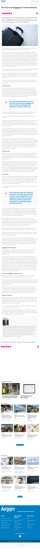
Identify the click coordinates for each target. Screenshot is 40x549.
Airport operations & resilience (6, 520)
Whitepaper (4, 466)
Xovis (26, 398)
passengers (4, 298)
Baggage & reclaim (13, 342)
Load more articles (20, 444)
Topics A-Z (11, 541)
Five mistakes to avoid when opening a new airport (20, 435)
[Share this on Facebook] (3, 13)
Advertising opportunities (18, 520)
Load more (20, 496)
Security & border (4, 522)
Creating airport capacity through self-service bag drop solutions (10, 396)
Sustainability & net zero (5, 527)
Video (29, 466)
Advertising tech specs (18, 523)
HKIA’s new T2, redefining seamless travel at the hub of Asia (20, 416)
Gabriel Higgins (4, 419)
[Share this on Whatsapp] (9, 13)
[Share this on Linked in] (7, 13)
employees (15, 286)
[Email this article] (11, 13)
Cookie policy (29, 527)
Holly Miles (10, 419)
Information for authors (18, 527)
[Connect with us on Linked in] (20, 536)
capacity (4, 251)
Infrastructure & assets (5, 525)
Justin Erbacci (30, 439)
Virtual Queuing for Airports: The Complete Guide (7, 468)
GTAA (13, 277)
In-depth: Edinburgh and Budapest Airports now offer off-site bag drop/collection (7, 416)
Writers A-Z (16, 541)
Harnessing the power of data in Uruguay (26, 396)
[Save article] (37, 13)
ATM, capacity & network (6, 342)
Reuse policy (16, 529)
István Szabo (4, 438)
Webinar (16, 485)
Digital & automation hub (5, 524)
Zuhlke (20, 491)
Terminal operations (26, 342)
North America (19, 342)
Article (3, 433)
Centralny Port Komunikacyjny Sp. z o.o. (20, 472)
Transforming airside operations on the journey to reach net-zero (33, 487)
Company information (31, 520)
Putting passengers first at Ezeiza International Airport (6, 487)
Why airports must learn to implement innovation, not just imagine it (32, 436)
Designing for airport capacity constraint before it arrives (7, 435)
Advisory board (16, 525)
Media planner (16, 521)
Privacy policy (29, 525)
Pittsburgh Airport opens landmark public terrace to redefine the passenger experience (32, 417)
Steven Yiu (16, 419)
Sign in (25, 11)
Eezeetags (8, 398)
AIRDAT (33, 471)
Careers (28, 522)
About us (28, 518)
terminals (6, 265)
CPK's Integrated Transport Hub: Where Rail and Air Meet (20, 468)
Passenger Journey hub (5, 518)
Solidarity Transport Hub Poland (18, 471)
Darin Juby (2, 9)
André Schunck (17, 438)
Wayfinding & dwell (33, 342)
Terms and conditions (31, 524)
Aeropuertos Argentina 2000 (6, 490)
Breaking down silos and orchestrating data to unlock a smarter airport (20, 487)
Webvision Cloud (22, 545)
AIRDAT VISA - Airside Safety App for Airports (33, 468)
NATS (33, 491)
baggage (28, 310)
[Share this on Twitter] (5, 13)
